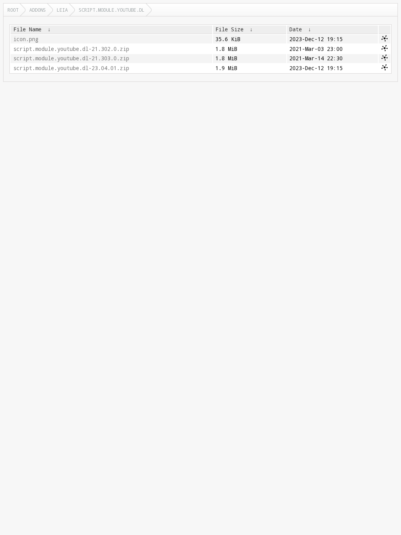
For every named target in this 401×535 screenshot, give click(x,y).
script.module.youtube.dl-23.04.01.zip (71, 68)
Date (295, 29)
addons (37, 10)
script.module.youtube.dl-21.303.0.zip (71, 58)
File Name (27, 29)
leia (62, 10)
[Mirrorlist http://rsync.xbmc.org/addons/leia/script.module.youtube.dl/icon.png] (384, 39)
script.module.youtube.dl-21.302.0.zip (71, 48)
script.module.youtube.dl (112, 10)
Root (12, 10)
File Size (229, 29)
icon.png (25, 39)
